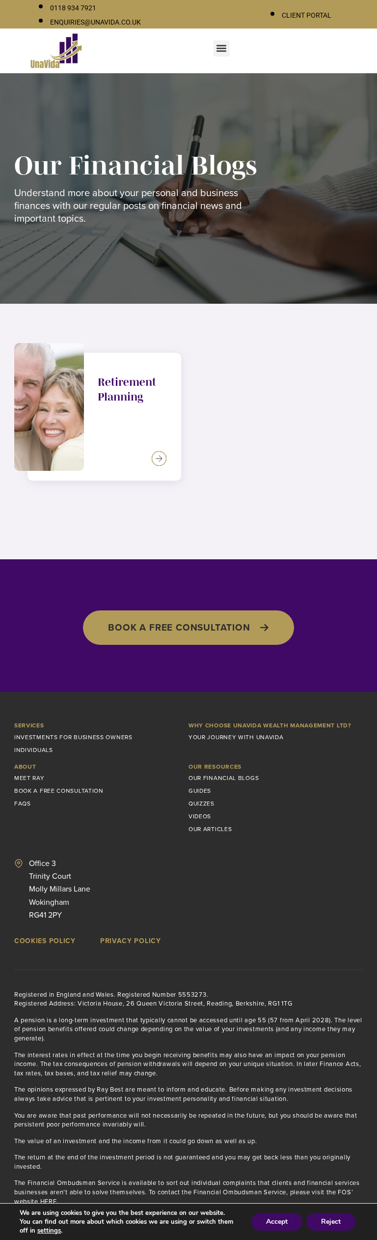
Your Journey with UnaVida (236, 737)
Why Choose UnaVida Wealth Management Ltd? (269, 725)
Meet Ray (29, 778)
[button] (222, 48)
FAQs (22, 803)
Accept (277, 1221)
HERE (48, 1201)
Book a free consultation (179, 627)
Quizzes (201, 803)
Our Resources (215, 766)
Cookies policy (45, 941)
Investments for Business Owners (73, 737)
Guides (199, 790)
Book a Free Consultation (59, 790)
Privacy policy (130, 941)
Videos (199, 816)
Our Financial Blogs (223, 778)
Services (29, 725)
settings (49, 1230)
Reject (331, 1221)
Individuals (33, 750)
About (25, 766)
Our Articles (210, 829)
